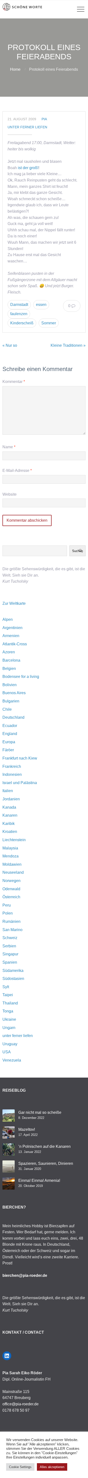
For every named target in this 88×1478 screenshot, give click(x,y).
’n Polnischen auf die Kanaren (44, 1146)
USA (6, 1052)
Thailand (10, 1003)
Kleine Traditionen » (68, 345)
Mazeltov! (26, 1129)
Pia (44, 119)
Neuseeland (13, 872)
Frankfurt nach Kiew (19, 758)
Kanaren (9, 815)
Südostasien (13, 979)
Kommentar (13, 382)
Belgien (9, 668)
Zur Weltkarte (14, 603)
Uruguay (9, 1044)
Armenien (10, 636)
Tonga (7, 1011)
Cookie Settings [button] (20, 1467)
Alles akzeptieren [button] (52, 1467)
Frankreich (11, 766)
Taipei (7, 995)
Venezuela (11, 1060)
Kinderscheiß (21, 323)
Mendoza (10, 856)
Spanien (9, 962)
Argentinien (12, 628)
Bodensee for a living (20, 676)
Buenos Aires (14, 693)
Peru (6, 905)
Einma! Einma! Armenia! (39, 1180)
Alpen (7, 619)
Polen (7, 913)
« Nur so (9, 345)
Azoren (8, 652)
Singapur (10, 954)
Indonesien (12, 774)
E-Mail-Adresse (17, 470)
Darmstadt (19, 305)
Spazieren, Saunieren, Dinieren (45, 1163)
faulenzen (18, 314)
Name (8, 447)
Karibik (8, 823)
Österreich (11, 897)
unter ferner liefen (27, 127)
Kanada (9, 807)
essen (41, 305)
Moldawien (12, 864)
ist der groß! (28, 168)
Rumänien (11, 921)
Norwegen (11, 881)
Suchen (77, 551)
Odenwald (11, 889)
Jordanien (11, 799)
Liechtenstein (14, 840)
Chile (7, 709)
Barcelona (11, 660)
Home (15, 69)
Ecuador (9, 726)
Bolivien (9, 685)
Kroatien (9, 832)
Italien (7, 791)
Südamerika (12, 970)
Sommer (48, 323)
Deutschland (13, 717)
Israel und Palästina (19, 783)
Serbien (9, 946)
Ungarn (8, 1028)
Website (9, 494)
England (9, 734)
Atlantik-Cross (14, 644)
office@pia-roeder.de (20, 1404)
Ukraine (9, 1019)
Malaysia (10, 848)
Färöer (8, 750)
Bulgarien (10, 701)
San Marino (12, 930)
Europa (8, 742)
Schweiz (9, 938)
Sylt (5, 987)
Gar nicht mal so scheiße (39, 1112)
